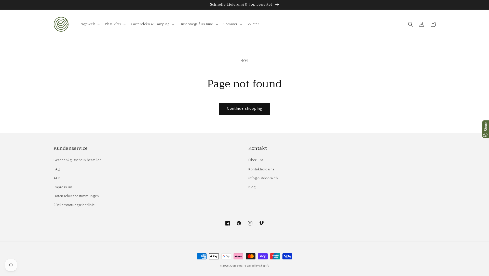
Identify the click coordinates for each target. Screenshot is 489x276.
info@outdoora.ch (263, 178)
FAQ (57, 169)
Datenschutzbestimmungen (76, 196)
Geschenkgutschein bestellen (77, 160)
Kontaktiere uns (261, 169)
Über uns (256, 160)
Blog (251, 187)
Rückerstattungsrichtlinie (74, 205)
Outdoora (236, 266)
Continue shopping (244, 108)
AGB (57, 178)
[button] (410, 24)
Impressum (62, 187)
